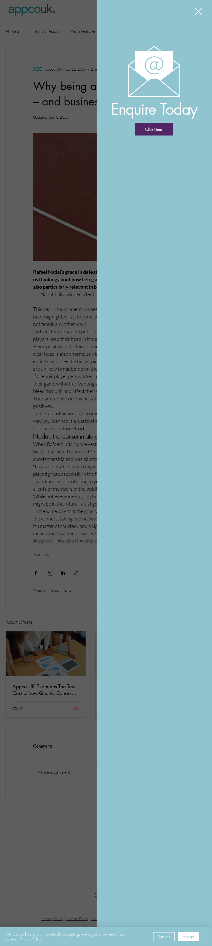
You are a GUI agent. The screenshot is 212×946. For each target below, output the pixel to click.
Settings (164, 936)
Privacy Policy (30, 939)
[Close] (205, 937)
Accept (188, 936)
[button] (198, 11)
